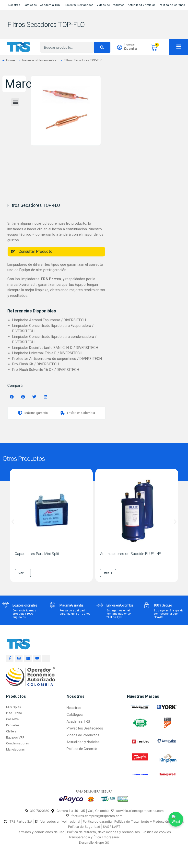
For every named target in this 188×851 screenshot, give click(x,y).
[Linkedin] (28, 658)
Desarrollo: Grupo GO (94, 842)
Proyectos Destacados (78, 5)
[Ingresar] (119, 47)
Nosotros (14, 5)
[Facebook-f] (9, 658)
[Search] (102, 47)
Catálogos (30, 5)
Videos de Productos (110, 5)
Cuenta (130, 48)
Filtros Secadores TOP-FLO (46, 25)
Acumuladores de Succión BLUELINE (130, 554)
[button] (15, 102)
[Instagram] (19, 658)
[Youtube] (37, 658)
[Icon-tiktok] (46, 658)
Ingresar (129, 44)
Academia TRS (50, 5)
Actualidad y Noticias (141, 5)
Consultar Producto (35, 251)
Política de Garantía (172, 5)
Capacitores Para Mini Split (37, 554)
